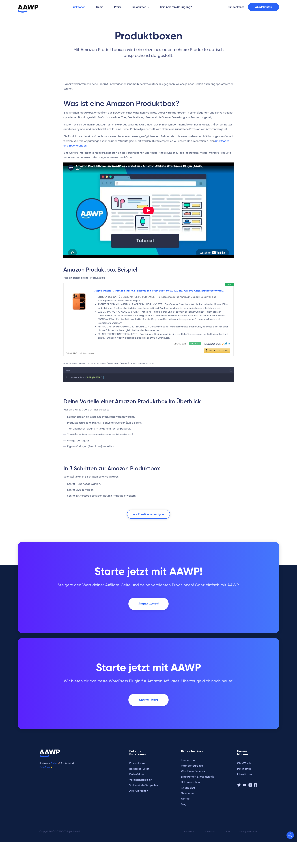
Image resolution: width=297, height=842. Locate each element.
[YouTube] (244, 785)
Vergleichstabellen (140, 779)
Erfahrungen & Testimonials (197, 776)
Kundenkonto (189, 760)
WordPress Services (193, 771)
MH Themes (244, 768)
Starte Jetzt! (148, 604)
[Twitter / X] (239, 785)
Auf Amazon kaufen (218, 350)
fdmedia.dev (244, 774)
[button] (147, 7)
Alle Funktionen (138, 790)
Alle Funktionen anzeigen (148, 514)
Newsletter (187, 793)
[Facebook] (256, 785)
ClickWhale (244, 763)
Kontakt (185, 798)
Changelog (188, 787)
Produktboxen (137, 763)
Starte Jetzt (148, 700)
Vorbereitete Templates (143, 785)
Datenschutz (210, 831)
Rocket (54, 763)
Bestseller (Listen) (139, 768)
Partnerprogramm (192, 765)
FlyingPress (44, 767)
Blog (183, 804)
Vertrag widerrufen (248, 831)
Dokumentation (190, 782)
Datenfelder (136, 774)
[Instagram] (250, 785)
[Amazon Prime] (226, 343)
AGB (228, 831)
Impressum (189, 831)
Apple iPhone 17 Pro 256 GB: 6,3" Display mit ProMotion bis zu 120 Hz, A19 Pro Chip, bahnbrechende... (159, 290)
